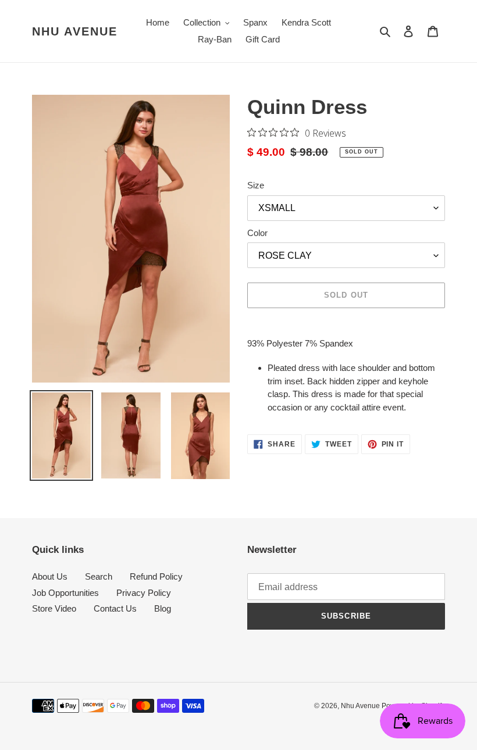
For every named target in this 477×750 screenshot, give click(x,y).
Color (257, 233)
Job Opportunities (65, 593)
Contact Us (115, 608)
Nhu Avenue (75, 31)
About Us (49, 576)
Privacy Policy (143, 593)
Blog (162, 608)
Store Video (54, 608)
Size (255, 185)
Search (98, 576)
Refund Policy (156, 576)
